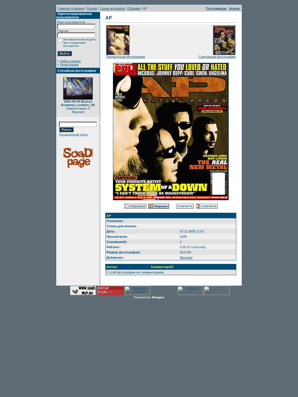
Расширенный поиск (73, 134)
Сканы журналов (112, 8)
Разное (92, 8)
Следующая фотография (216, 56)
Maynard (186, 257)
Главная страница (71, 8)
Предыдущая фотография (125, 56)
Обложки (133, 8)
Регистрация (69, 64)
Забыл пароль (70, 61)
